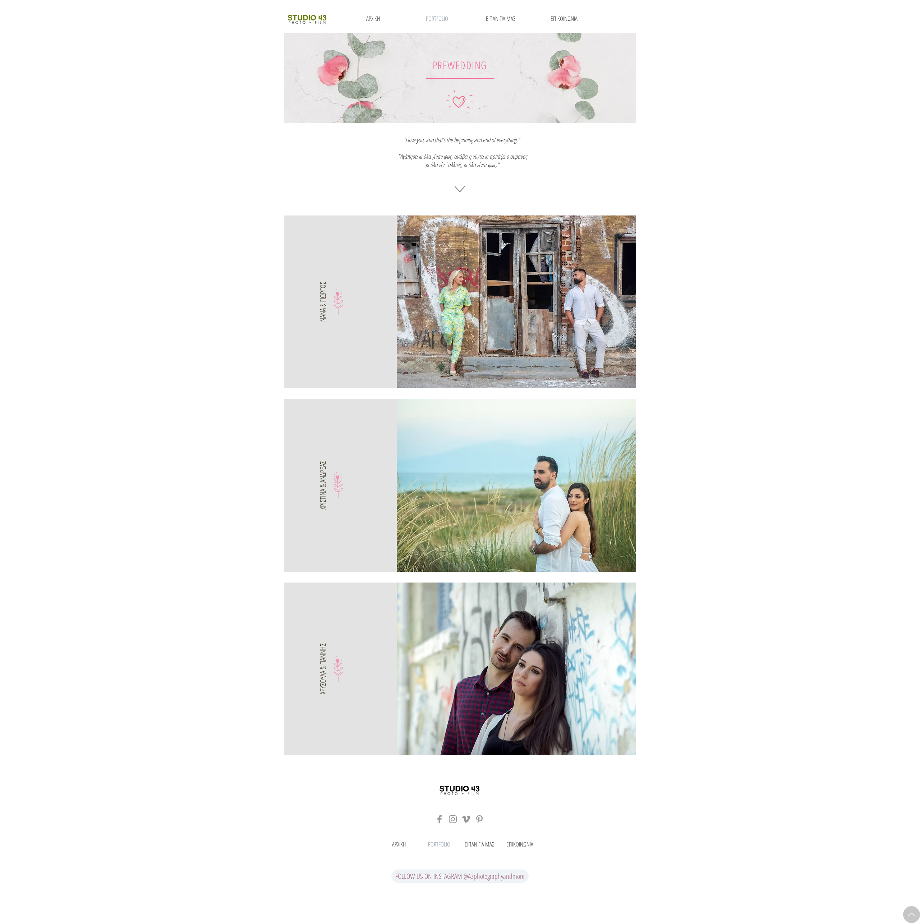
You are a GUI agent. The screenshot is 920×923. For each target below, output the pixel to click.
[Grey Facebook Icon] (439, 819)
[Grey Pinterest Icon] (479, 819)
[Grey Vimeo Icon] (466, 819)
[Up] (911, 914)
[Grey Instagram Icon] (452, 819)
